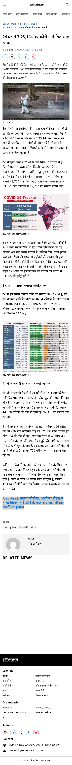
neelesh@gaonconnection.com (26, 750)
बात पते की (51, 14)
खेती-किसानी (22, 14)
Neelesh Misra (43, 712)
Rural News (29, 24)
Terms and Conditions (14, 712)
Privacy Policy (42, 707)
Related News (17, 558)
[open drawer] (5, 5)
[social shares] (5, 732)
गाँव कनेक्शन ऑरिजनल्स (46, 685)
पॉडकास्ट (39, 681)
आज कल (7, 14)
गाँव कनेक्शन (8, 50)
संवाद (5, 690)
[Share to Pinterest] (33, 57)
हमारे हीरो (37, 14)
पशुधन (5, 676)
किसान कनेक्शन (42, 676)
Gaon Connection (11, 24)
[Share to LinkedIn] (26, 57)
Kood (5, 717)
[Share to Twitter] (12, 57)
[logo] (37, 5)
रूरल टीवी (40, 690)
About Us (8, 707)
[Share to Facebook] (5, 57)
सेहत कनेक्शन (41, 695)
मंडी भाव (6, 695)
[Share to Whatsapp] (19, 57)
